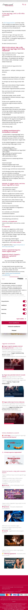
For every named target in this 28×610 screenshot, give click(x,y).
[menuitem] (22, 4)
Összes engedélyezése (14, 322)
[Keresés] (22, 4)
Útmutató (12, 507)
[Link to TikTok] (23, 590)
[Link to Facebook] (19, 590)
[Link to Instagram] (25, 590)
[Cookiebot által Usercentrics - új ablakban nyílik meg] (17, 279)
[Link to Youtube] (21, 590)
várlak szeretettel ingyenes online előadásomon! (14, 356)
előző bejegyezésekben (9, 22)
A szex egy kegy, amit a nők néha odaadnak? (13, 14)
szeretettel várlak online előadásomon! (11, 410)
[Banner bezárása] (26, 278)
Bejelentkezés (14, 0)
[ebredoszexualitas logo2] (11, 4)
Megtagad (14, 330)
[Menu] (25, 4)
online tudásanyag (14, 485)
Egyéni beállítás (20, 318)
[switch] (25, 305)
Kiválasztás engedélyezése (14, 326)
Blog (3, 16)
